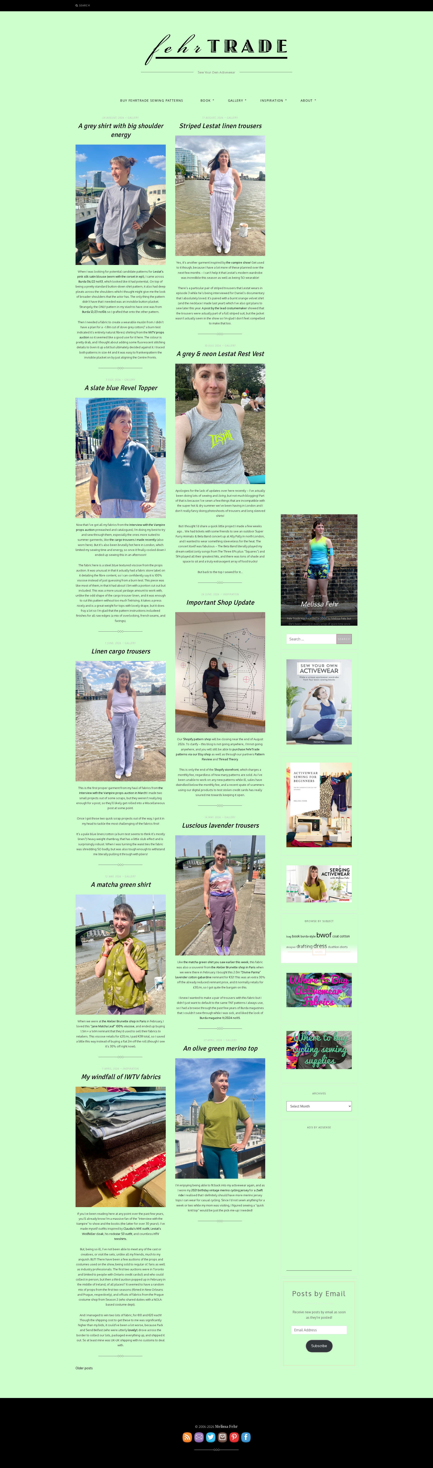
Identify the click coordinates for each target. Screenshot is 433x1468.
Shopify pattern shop (197, 739)
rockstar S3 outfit (120, 1234)
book (296, 936)
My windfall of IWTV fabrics (120, 1077)
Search (84, 5)
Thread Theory (228, 759)
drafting (305, 946)
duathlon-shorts (338, 947)
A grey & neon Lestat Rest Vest (220, 354)
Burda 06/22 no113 (90, 281)
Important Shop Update (220, 602)
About (307, 100)
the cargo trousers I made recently (133, 539)
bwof (324, 935)
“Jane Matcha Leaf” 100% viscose (112, 1026)
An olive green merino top (220, 1048)
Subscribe (319, 1346)
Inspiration (271, 100)
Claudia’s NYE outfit (136, 1228)
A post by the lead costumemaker (224, 308)
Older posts (84, 1368)
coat (335, 936)
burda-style (308, 936)
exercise (298, 957)
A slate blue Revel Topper (120, 388)
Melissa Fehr (226, 1426)
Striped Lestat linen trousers (220, 126)
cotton (345, 936)
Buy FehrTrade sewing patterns (151, 100)
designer (291, 947)
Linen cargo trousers (120, 651)
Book (205, 100)
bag (288, 936)
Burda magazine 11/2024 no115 (220, 1018)
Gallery (235, 100)
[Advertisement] (319, 1203)
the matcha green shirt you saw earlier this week (216, 962)
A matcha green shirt (121, 884)
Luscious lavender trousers (220, 825)
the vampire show (238, 262)
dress (320, 945)
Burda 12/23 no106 (94, 312)
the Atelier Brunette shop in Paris (233, 967)
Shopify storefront (226, 769)
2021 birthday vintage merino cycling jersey (220, 1190)
